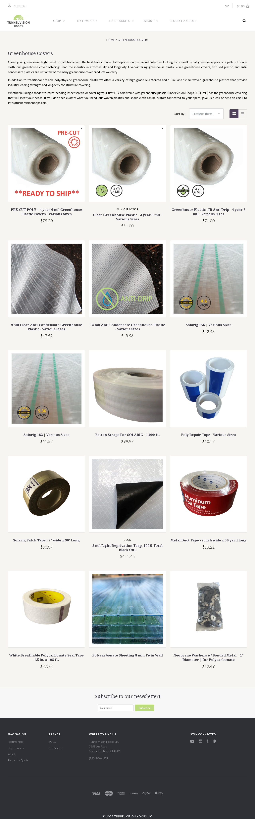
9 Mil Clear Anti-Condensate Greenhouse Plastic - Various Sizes (46, 327)
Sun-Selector (56, 748)
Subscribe (144, 708)
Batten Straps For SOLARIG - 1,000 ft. (127, 435)
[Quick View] (127, 494)
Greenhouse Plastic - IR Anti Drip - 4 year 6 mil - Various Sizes (208, 212)
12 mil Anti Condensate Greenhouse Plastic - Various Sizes (127, 327)
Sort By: (180, 113)
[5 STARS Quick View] (46, 163)
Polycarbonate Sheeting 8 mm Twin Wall (127, 655)
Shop (57, 20)
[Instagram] (200, 741)
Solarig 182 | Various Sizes (46, 435)
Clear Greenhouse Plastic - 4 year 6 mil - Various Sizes (127, 217)
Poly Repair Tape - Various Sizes (208, 435)
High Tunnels (120, 20)
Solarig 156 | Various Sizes (208, 325)
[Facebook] (207, 741)
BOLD (52, 741)
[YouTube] (192, 741)
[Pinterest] (214, 741)
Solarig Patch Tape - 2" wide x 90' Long (46, 540)
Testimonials (87, 20)
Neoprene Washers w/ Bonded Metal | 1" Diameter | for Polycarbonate (209, 657)
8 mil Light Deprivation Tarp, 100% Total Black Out (127, 548)
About (149, 20)
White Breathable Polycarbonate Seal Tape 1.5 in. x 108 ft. (46, 657)
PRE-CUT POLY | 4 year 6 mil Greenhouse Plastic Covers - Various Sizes (46, 212)
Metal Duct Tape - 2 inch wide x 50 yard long (208, 540)
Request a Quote (183, 20)
